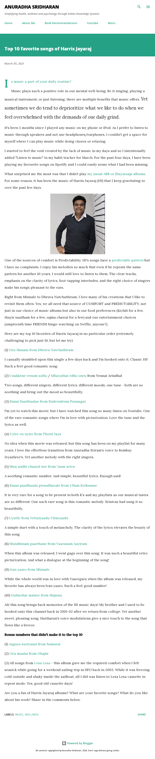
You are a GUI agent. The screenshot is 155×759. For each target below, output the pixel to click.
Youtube (92, 23)
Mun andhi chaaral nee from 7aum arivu (42, 466)
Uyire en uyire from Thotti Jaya (35, 434)
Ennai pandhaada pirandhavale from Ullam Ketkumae (53, 485)
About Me (28, 23)
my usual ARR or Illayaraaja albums (116, 174)
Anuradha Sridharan (32, 7)
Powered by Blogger (79, 743)
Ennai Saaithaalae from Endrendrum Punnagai (48, 401)
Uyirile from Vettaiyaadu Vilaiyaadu (38, 518)
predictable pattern (127, 260)
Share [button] (142, 714)
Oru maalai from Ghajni (28, 653)
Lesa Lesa (42, 663)
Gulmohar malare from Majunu (36, 595)
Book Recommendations (61, 23)
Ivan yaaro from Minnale (30, 569)
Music (19, 714)
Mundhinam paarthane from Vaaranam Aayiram (48, 544)
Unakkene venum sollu (28, 375)
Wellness (32, 714)
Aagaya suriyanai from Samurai (34, 644)
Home (8, 23)
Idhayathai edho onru (68, 375)
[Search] (139, 7)
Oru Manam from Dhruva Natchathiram (41, 350)
